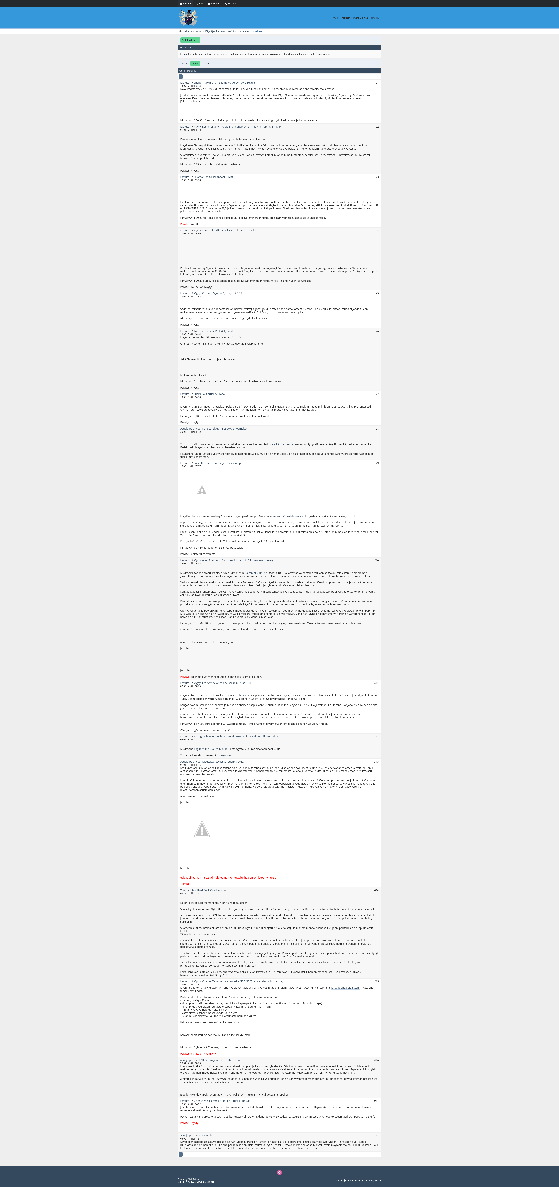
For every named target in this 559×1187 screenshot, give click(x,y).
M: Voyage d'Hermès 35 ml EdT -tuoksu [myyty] (222, 1101)
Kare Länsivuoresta (281, 444)
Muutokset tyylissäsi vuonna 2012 (223, 761)
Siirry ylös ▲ (375, 1180)
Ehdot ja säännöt (356, 1180)
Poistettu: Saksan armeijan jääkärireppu (218, 463)
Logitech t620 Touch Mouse (210, 749)
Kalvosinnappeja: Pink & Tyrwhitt (214, 331)
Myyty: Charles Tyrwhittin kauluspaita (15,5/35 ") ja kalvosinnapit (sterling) (238, 981)
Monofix (207, 1135)
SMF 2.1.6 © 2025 (187, 1181)
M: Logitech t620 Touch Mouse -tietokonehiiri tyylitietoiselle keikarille (236, 736)
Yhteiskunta (187, 890)
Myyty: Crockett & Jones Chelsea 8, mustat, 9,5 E (223, 683)
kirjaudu (375, 17)
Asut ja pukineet (190, 428)
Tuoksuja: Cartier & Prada (209, 394)
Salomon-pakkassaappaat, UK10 (213, 177)
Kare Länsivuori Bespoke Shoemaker (224, 428)
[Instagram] (279, 1172)
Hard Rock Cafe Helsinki (211, 890)
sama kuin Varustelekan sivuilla (289, 516)
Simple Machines (205, 1181)
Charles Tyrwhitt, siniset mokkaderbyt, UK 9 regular (225, 82)
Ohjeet (340, 1180)
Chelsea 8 (244, 695)
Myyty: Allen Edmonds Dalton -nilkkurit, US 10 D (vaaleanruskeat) (233, 560)
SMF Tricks (193, 1179)
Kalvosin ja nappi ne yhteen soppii (223, 1060)
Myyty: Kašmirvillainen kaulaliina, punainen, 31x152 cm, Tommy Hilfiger (237, 126)
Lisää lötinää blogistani (345, 987)
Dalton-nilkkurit (254, 573)
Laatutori (185, 82)
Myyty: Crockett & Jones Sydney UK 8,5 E (218, 293)
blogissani (225, 755)
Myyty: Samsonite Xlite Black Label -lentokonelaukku (226, 230)
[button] (190, 40)
